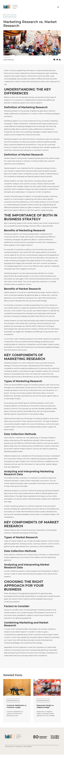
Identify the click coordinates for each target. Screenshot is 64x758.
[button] (58, 7)
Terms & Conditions (27, 746)
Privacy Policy (19, 746)
